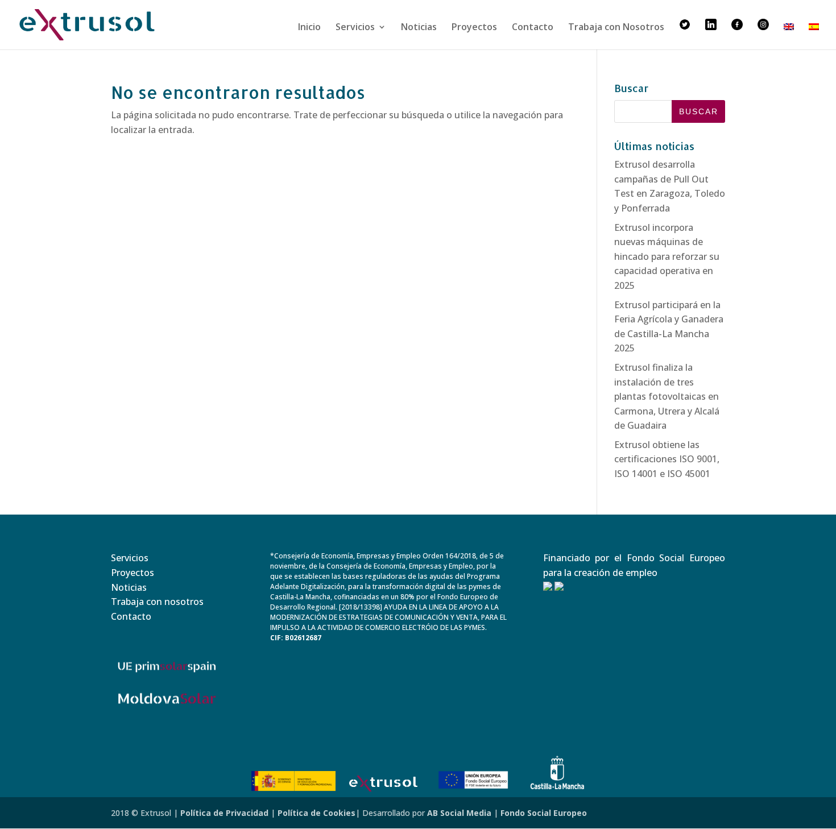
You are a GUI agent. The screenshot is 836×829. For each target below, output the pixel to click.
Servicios (355, 28)
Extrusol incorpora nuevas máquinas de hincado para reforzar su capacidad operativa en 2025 (666, 256)
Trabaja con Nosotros (616, 28)
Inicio (309, 28)
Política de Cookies (316, 812)
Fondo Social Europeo (543, 812)
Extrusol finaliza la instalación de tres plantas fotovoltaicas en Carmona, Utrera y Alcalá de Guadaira (666, 396)
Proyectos (474, 28)
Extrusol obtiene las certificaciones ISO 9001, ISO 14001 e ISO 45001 (666, 459)
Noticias (419, 28)
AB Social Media (459, 812)
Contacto (532, 28)
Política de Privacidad (224, 812)
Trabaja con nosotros (157, 601)
